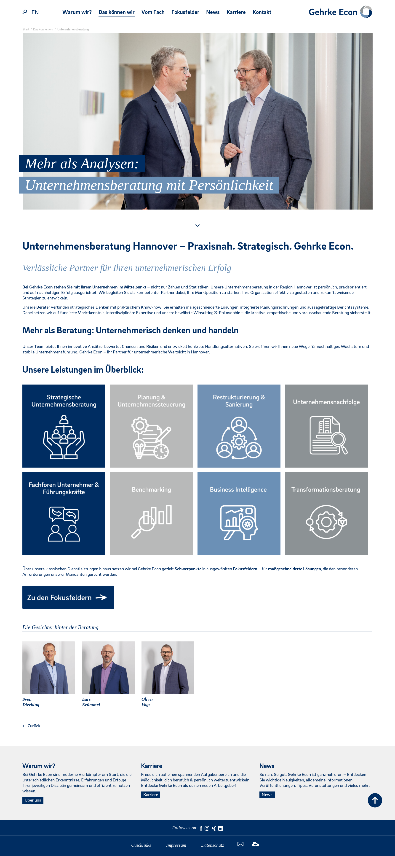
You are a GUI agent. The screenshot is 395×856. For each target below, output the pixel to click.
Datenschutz (212, 845)
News (213, 12)
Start (25, 29)
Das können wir (117, 12)
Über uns (33, 800)
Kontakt (262, 12)
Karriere (236, 12)
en (35, 13)
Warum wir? (77, 12)
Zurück (31, 726)
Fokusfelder (185, 12)
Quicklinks (141, 845)
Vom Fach (153, 12)
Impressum (176, 845)
